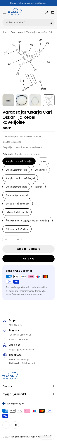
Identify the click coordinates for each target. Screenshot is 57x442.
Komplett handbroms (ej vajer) (20, 178)
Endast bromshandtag (16, 186)
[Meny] (4, 12)
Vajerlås (38, 186)
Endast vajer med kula (16, 169)
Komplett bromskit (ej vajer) (19, 161)
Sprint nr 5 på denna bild (17, 195)
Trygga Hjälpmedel (19, 436)
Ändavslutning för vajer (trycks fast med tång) (27, 220)
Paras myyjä (17, 32)
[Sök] (50, 22)
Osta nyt (28, 258)
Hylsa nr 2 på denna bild (17, 212)
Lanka (43, 161)
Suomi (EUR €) (14, 403)
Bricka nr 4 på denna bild (17, 203)
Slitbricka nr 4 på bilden (17, 229)
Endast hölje (41, 169)
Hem (4, 32)
